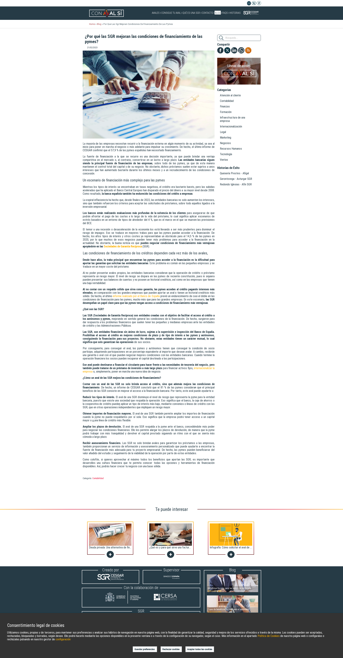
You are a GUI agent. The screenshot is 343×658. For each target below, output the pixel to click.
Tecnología (226, 154)
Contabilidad (98, 478)
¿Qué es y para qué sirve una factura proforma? (176, 547)
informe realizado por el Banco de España (136, 296)
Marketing (225, 137)
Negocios (225, 143)
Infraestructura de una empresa (232, 119)
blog (99, 24)
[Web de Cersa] (165, 598)
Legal (223, 132)
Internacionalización (231, 126)
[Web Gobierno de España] (126, 598)
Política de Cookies (269, 636)
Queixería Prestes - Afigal (234, 173)
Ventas (224, 159)
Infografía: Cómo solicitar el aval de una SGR (234, 547)
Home (92, 24)
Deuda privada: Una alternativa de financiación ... (115, 547)
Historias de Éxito (228, 168)
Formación (226, 112)
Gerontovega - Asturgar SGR (236, 179)
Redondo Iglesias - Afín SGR (236, 184)
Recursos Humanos (231, 148)
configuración (63, 639)
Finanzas (225, 106)
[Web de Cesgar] (110, 580)
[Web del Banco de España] (171, 580)
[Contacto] (249, 4)
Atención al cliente (230, 95)
